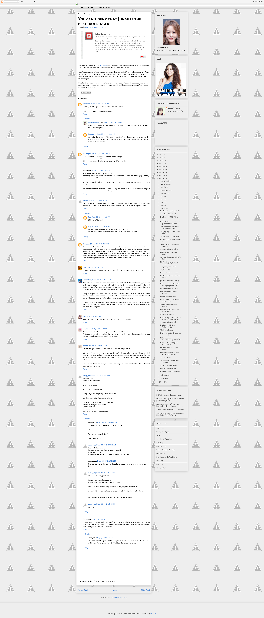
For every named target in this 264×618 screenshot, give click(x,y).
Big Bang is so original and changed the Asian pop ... (169, 263)
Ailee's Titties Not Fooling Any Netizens (170, 410)
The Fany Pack (161, 468)
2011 (161, 382)
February (164, 375)
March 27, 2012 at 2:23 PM (100, 104)
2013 (161, 175)
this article (103, 66)
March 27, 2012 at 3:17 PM (101, 154)
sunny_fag (87, 376)
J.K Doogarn (87, 154)
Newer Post (83, 590)
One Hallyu (160, 461)
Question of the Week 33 (169, 368)
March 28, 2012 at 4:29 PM (95, 316)
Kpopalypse (160, 453)
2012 (161, 178)
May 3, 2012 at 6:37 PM (100, 519)
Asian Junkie (160, 428)
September (165, 190)
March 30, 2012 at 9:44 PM (105, 473)
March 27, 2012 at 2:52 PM (113, 122)
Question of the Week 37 (169, 214)
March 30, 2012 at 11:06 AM (107, 422)
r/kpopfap (159, 464)
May (89, 226)
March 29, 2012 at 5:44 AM (98, 329)
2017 (161, 163)
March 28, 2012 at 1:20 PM (101, 217)
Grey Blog (159, 443)
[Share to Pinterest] (90, 93)
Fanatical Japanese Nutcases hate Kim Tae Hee (170, 310)
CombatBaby (87, 280)
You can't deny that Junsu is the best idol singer (169, 227)
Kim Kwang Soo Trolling (168, 296)
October (164, 187)
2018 (161, 160)
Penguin (85, 329)
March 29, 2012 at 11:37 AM (97, 346)
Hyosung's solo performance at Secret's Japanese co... (170, 318)
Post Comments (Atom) (119, 597)
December (164, 181)
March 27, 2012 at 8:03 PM (99, 200)
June (162, 199)
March (163, 208)
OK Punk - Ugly (165, 270)
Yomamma (86, 104)
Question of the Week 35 (169, 289)
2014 (161, 172)
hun (84, 316)
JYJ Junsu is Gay (165, 357)
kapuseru (86, 200)
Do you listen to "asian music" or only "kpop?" (170, 300)
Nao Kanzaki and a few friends (166, 457)
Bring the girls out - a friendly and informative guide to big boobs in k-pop (169, 405)
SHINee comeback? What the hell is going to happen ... (170, 285)
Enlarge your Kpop (162, 432)
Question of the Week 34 (169, 322)
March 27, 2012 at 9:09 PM (106, 134)
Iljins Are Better (161, 446)
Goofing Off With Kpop (164, 439)
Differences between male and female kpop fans (169, 353)
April (162, 205)
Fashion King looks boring (169, 273)
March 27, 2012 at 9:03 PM (100, 244)
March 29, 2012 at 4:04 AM (101, 226)
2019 (161, 157)
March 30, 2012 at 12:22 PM (106, 461)
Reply (85, 114)
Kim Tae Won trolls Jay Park (169, 211)
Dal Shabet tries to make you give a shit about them (170, 223)
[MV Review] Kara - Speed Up (170, 371)
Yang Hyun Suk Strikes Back (169, 236)
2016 (161, 166)
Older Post (145, 590)
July (162, 196)
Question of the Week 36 (169, 249)
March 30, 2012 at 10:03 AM (100, 376)
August (163, 193)
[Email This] (82, 93)
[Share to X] (86, 93)
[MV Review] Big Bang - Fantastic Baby (168, 326)
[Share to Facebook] (88, 93)
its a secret (92, 134)
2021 (161, 154)
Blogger (153, 614)
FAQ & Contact (104, 7)
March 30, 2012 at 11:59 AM (106, 445)
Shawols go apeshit (167, 314)
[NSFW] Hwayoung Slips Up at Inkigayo (169, 395)
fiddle (158, 435)
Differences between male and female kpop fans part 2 (170, 339)
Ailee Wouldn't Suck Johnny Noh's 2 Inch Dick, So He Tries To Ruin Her (170, 414)
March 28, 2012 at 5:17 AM (101, 280)
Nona (85, 346)
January (163, 378)
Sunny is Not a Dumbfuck (168, 365)
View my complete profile (174, 111)
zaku (84, 267)
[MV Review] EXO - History (169, 281)
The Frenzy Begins (166, 330)
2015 (161, 169)
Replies (87, 119)
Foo (89, 217)
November (164, 184)
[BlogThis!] (84, 93)
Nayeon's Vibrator (94, 122)
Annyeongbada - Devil (168, 267)
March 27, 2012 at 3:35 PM (101, 171)
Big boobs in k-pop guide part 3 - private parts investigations (170, 400)
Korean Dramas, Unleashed (165, 450)
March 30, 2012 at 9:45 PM (105, 504)
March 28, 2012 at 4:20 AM (96, 267)
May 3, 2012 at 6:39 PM (105, 538)
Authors (91, 7)
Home (81, 7)
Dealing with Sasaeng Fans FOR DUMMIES (169, 344)
